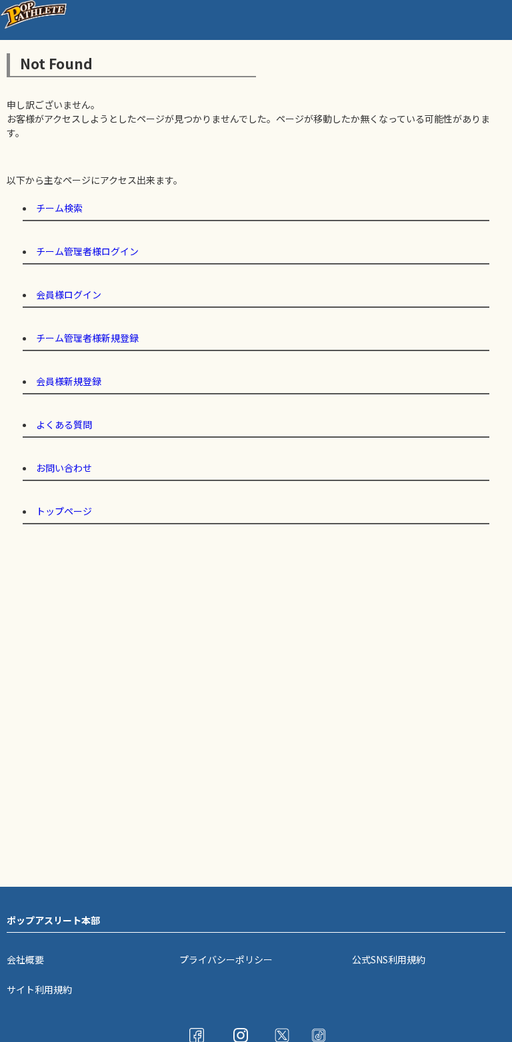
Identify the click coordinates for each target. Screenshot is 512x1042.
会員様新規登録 (68, 381)
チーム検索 (59, 208)
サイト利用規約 (39, 989)
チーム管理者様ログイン (87, 251)
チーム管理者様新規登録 (87, 337)
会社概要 (25, 959)
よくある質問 (64, 424)
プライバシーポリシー (226, 959)
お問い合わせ (64, 467)
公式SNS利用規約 (388, 959)
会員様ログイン (68, 294)
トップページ (64, 511)
